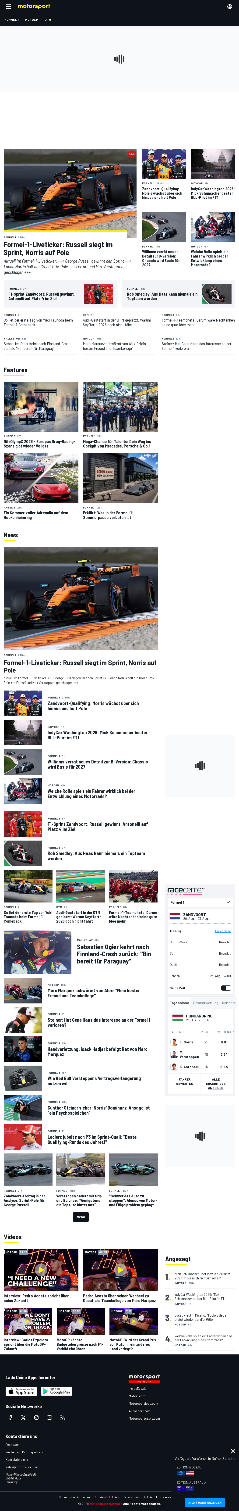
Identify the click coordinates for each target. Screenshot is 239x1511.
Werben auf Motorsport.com (25, 1452)
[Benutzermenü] (229, 6)
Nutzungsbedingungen (74, 1497)
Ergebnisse (223, 931)
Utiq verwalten (166, 1497)
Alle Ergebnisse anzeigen (215, 1083)
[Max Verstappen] (174, 1054)
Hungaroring (199, 1015)
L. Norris (186, 1042)
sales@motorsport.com (22, 1467)
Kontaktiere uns (17, 1459)
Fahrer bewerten (184, 1081)
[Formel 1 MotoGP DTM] (200, 902)
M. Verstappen (189, 1054)
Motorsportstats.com (144, 1418)
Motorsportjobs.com (143, 1403)
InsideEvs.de (137, 1388)
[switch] (225, 988)
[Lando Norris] (174, 1042)
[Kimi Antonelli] (174, 1067)
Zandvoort (194, 914)
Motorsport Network (106, 1504)
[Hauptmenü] (8, 6)
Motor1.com (137, 1396)
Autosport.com (140, 1411)
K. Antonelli (189, 1067)
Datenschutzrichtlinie (137, 1497)
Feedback (12, 1445)
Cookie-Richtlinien (106, 1497)
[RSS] (62, 1417)
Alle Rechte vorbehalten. (142, 1504)
